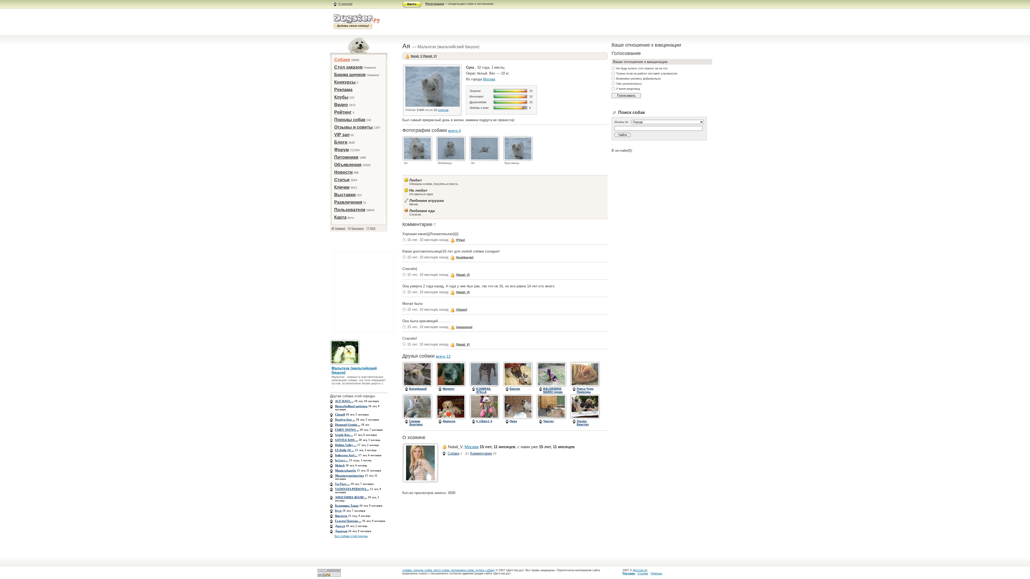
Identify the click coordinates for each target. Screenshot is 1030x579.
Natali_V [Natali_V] (424, 56)
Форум (341, 149)
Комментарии (481, 453)
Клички (342, 187)
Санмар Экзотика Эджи (415, 424)
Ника (513, 421)
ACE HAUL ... (344, 401)
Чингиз (548, 421)
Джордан (341, 531)
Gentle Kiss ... (344, 434)
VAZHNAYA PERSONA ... (352, 489)
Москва (489, 79)
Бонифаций (418, 388)
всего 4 (454, 130)
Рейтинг (343, 112)
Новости (343, 172)
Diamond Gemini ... (347, 424)
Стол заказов (348, 67)
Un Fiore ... (342, 483)
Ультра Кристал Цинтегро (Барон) (584, 426)
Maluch (340, 465)
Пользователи (349, 209)
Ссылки (643, 573)
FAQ (373, 228)
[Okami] (461, 309)
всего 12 (443, 356)
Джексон (449, 421)
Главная (340, 228)
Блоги (340, 142)
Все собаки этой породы (351, 536)
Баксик (515, 388)
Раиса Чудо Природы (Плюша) (585, 392)
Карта (340, 217)
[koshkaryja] (464, 257)
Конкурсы (345, 82)
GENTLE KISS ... (346, 439)
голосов (443, 110)
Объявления (347, 164)
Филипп (448, 388)
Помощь (656, 573)
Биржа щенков (350, 74)
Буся (338, 510)
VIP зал (342, 134)
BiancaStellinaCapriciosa (351, 406)
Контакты (358, 228)
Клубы (341, 97)
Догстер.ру (640, 570)
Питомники (346, 157)
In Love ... (341, 460)
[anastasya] (464, 327)
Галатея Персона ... (348, 520)
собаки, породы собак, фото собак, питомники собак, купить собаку (448, 570)
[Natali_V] (463, 274)
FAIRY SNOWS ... (347, 429)
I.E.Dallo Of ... (344, 450)
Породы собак (349, 119)
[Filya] (460, 240)
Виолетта (341, 515)
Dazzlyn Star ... (345, 419)
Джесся (340, 526)
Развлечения (348, 202)
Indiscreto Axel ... (346, 455)
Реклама (343, 89)
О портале (345, 3)
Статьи (342, 179)
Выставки (345, 194)
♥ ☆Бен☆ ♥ (484, 421)
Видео (341, 104)
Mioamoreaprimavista (349, 475)
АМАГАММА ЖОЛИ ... (351, 497)
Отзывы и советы (353, 127)
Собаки (342, 59)
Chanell (340, 414)
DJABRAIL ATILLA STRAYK (483, 392)
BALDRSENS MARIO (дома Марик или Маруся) (552, 393)
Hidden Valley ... (345, 445)
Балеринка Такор (347, 505)
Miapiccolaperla (345, 470)
